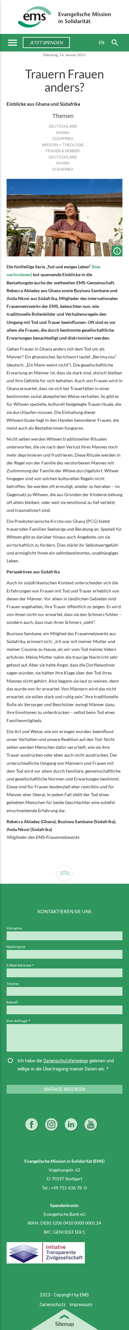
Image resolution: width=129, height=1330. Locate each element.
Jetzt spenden (46, 42)
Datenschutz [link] (53, 1304)
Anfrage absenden (64, 1089)
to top (64, 873)
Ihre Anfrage (18, 1021)
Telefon (13, 984)
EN (101, 43)
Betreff (12, 1002)
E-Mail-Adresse (20, 965)
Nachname (16, 947)
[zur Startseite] (64, 16)
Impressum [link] (81, 1304)
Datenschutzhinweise (66, 1061)
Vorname (14, 928)
